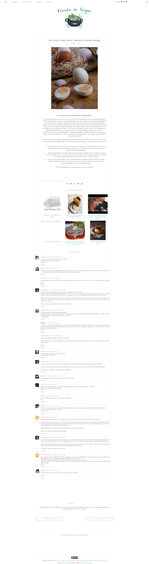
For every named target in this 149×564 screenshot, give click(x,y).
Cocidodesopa (45, 290)
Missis (42, 268)
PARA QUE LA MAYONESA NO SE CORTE (52, 216)
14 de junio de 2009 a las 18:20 (58, 290)
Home (5, 1)
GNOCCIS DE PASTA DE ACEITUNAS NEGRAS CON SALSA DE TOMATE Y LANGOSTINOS (75, 243)
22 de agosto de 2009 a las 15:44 (58, 437)
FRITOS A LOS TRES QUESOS (52, 241)
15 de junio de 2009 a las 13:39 (52, 323)
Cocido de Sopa (65, 563)
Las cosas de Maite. (86, 563)
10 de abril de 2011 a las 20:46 (58, 455)
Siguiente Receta (100, 518)
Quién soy (14, 1)
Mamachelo (44, 257)
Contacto (49, 1)
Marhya (43, 278)
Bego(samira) (44, 336)
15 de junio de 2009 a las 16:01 (58, 362)
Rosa (42, 352)
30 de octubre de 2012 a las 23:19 (51, 470)
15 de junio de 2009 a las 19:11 (52, 396)
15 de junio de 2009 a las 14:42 (56, 336)
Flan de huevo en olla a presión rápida (97, 242)
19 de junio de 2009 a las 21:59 (52, 406)
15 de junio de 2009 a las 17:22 (51, 384)
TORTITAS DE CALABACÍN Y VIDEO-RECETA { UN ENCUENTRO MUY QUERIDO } (97, 216)
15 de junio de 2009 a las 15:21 (51, 351)
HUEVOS (50, 180)
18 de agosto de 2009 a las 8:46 (50, 417)
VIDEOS (60, 180)
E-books (38, 1)
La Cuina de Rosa (46, 455)
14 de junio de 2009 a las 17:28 (55, 257)
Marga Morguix (45, 310)
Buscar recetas (27, 1)
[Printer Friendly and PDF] (82, 184)
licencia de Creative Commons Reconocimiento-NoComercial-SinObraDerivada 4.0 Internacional (80, 560)
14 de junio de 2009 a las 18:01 (53, 278)
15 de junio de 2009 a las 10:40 (57, 310)
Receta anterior (49, 518)
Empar (43, 406)
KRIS (42, 471)
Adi (42, 417)
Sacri (42, 384)
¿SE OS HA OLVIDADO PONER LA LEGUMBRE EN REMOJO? (75, 216)
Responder (43, 264)
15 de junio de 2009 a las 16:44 (53, 376)
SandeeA (43, 376)
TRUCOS (55, 180)
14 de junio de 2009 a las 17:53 (52, 268)
